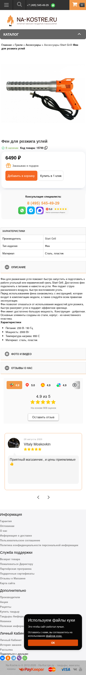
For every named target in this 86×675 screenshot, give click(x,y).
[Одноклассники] (8, 658)
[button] (38, 497)
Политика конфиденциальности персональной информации (39, 545)
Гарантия (6, 521)
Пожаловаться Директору (16, 564)
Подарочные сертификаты (17, 573)
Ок (53, 643)
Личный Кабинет (11, 640)
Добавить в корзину (21, 176)
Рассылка (6, 649)
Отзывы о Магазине (12, 578)
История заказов (10, 645)
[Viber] (19, 658)
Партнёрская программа (15, 569)
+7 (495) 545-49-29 (38, 5)
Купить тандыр (9, 611)
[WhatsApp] (24, 658)
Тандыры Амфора (12, 616)
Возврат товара (10, 559)
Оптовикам (7, 526)
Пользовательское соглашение (20, 540)
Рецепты (5, 607)
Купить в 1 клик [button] (51, 176)
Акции (4, 602)
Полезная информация (15, 626)
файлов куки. (54, 636)
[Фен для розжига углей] (43, 95)
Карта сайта (7, 583)
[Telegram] (13, 658)
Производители (10, 597)
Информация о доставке (16, 535)
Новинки (5, 621)
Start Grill (50, 238)
